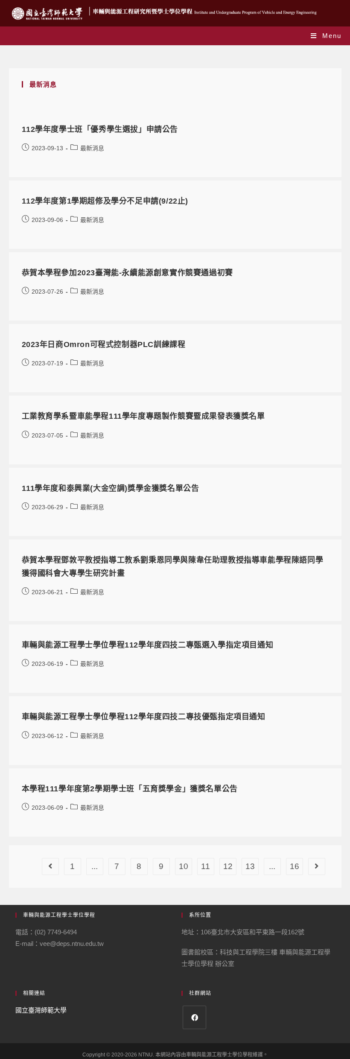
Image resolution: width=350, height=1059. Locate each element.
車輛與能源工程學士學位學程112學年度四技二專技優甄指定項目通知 (143, 716)
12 (228, 866)
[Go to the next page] (316, 866)
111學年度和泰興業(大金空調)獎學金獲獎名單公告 (110, 488)
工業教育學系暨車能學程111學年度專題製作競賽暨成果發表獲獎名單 (143, 416)
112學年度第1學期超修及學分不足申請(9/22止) (105, 201)
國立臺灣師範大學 (41, 1010)
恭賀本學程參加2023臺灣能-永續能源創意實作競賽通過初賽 (127, 272)
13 (250, 866)
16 (294, 866)
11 (205, 866)
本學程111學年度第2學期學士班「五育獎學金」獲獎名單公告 (130, 789)
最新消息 (92, 148)
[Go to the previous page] (50, 866)
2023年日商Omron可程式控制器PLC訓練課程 (104, 344)
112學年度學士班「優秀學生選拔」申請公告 (100, 129)
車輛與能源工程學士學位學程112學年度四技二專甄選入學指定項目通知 (148, 645)
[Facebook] (194, 1017)
